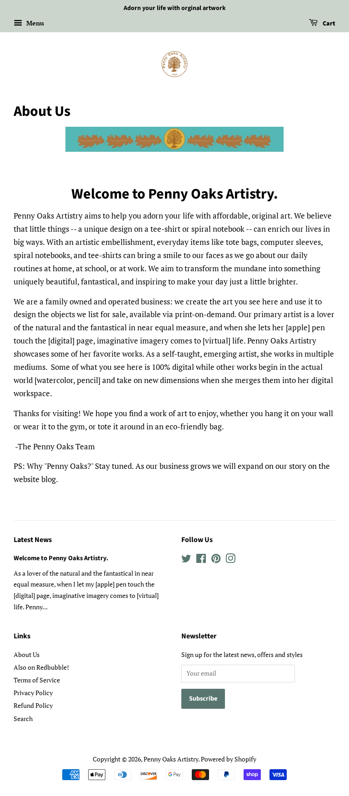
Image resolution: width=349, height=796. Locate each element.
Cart (328, 23)
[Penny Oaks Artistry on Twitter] (186, 560)
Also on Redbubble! (41, 667)
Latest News (33, 540)
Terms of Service (37, 680)
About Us (27, 654)
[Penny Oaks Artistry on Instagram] (230, 560)
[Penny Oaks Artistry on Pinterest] (216, 560)
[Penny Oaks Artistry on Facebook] (201, 560)
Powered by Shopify (228, 759)
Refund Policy (33, 705)
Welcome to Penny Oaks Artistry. (61, 558)
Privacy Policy (33, 692)
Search (23, 718)
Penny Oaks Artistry (171, 759)
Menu (34, 23)
